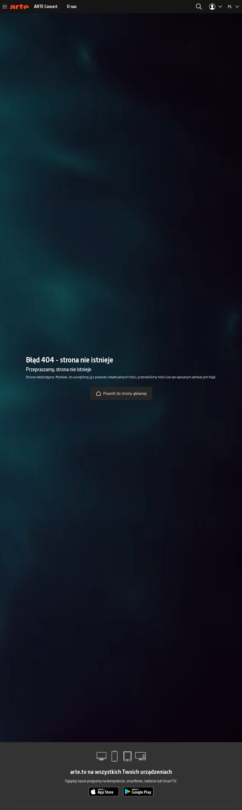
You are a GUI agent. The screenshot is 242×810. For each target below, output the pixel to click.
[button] (162, 6)
